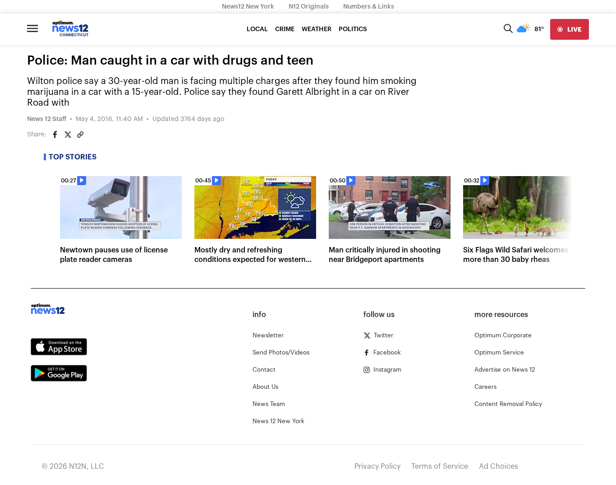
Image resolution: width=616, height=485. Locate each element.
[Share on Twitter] (67, 134)
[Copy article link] (80, 134)
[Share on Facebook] (55, 134)
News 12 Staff (46, 119)
